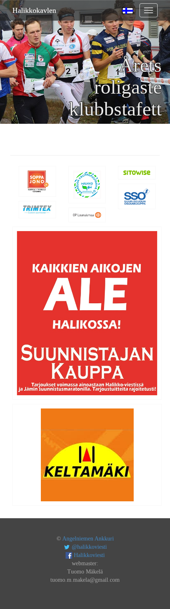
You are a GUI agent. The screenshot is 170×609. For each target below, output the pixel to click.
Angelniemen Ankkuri (88, 539)
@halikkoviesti (88, 547)
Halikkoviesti (88, 555)
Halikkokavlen (34, 10)
